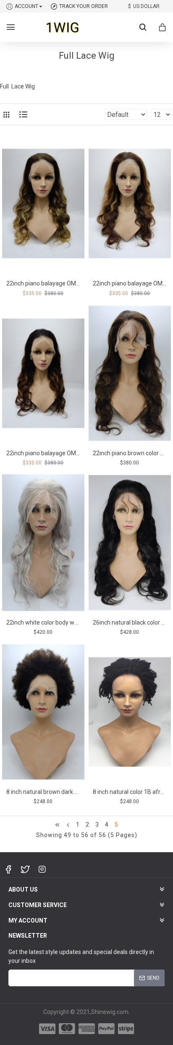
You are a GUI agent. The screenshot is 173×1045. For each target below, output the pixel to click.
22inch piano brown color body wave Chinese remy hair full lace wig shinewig (130, 453)
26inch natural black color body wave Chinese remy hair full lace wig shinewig (130, 622)
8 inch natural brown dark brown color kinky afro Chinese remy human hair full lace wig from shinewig (43, 791)
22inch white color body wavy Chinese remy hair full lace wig (43, 622)
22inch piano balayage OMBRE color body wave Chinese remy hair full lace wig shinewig (43, 283)
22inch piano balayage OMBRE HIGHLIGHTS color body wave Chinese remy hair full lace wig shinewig (130, 283)
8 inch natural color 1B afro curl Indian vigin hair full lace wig (130, 791)
